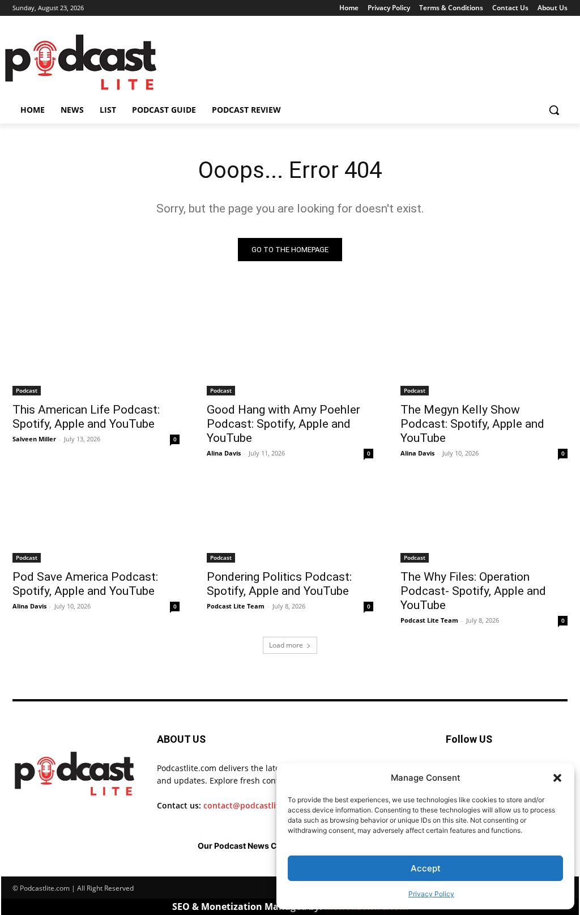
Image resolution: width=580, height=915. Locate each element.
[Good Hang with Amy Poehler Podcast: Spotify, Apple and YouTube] (290, 353)
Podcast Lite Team (236, 606)
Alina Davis (224, 453)
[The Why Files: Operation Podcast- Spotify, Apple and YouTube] (484, 520)
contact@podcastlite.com (252, 805)
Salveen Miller (34, 439)
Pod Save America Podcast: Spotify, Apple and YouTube (85, 584)
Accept (426, 868)
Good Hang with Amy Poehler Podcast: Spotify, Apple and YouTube (283, 424)
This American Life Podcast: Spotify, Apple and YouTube (86, 417)
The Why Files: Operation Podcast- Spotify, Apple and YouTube (473, 591)
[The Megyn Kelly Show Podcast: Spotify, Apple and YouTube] (484, 353)
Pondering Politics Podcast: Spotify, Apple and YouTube (279, 584)
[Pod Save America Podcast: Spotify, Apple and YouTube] (96, 520)
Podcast (26, 390)
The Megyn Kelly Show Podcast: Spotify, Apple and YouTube (472, 424)
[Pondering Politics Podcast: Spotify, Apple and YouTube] (290, 520)
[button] (557, 778)
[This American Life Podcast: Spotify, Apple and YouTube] (96, 353)
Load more (286, 645)
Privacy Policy (431, 894)
